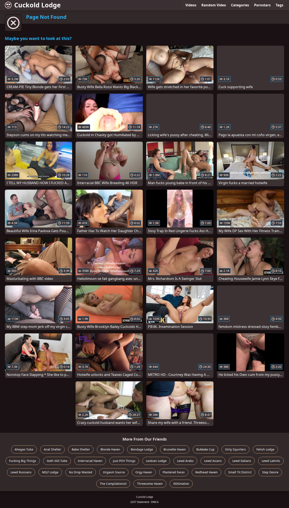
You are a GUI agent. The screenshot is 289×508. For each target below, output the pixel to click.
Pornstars (262, 5)
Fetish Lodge (265, 449)
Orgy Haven (143, 472)
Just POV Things (124, 461)
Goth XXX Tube (57, 461)
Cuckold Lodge (37, 5)
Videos (190, 5)
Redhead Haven (206, 472)
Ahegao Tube (24, 449)
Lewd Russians (21, 472)
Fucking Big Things (22, 461)
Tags (279, 5)
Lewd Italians (241, 461)
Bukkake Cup (205, 449)
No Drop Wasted (80, 472)
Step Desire (270, 472)
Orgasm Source (114, 472)
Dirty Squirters (235, 449)
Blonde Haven (110, 449)
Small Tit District (240, 472)
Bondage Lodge (142, 449)
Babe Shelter (81, 449)
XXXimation (181, 484)
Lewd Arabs (185, 461)
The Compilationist (113, 484)
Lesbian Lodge (156, 461)
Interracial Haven (90, 461)
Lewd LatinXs (271, 461)
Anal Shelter (52, 449)
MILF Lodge (50, 472)
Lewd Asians (213, 461)
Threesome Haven (150, 484)
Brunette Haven (175, 449)
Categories (240, 5)
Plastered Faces (174, 472)
